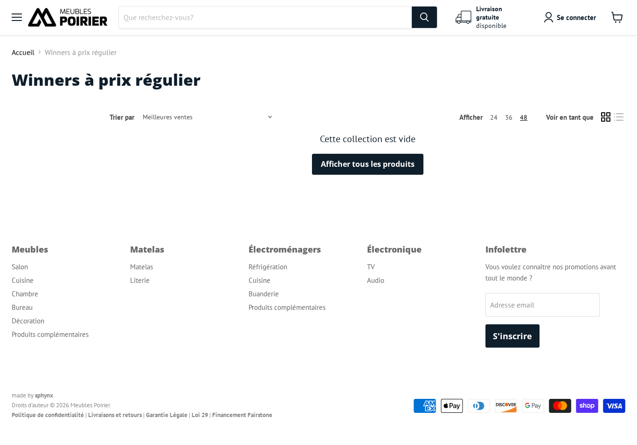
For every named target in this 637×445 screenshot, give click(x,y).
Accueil (23, 52)
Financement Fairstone (242, 415)
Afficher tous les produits (368, 164)
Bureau (22, 307)
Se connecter (576, 17)
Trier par (122, 117)
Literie (140, 280)
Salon (20, 266)
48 (523, 117)
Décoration (28, 320)
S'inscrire (512, 336)
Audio (375, 280)
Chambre (25, 293)
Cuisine (23, 280)
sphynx (44, 395)
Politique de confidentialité (48, 415)
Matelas (141, 266)
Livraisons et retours (115, 415)
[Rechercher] (424, 17)
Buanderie (264, 293)
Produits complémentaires (50, 334)
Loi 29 (200, 415)
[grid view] (605, 116)
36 (508, 117)
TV (371, 266)
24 (494, 117)
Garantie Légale (166, 415)
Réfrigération (268, 266)
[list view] (618, 116)
